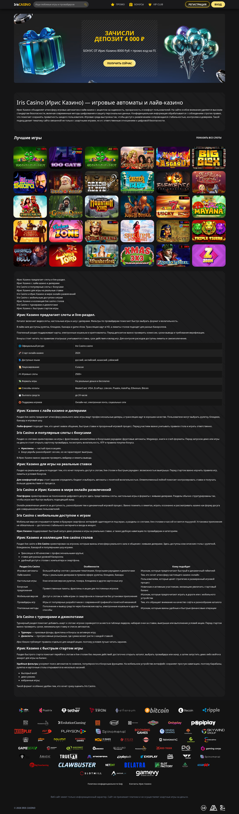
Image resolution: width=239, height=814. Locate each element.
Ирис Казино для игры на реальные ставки (40, 290)
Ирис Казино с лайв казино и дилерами (38, 283)
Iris (22, 4)
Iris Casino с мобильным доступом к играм (40, 297)
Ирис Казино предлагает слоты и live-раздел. (41, 279)
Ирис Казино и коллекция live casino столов (40, 301)
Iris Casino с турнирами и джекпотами (37, 304)
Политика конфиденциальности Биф (105, 784)
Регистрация (197, 4)
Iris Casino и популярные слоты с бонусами (40, 286)
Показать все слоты (209, 137)
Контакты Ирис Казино (140, 784)
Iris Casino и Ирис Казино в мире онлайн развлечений (46, 293)
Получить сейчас (119, 63)
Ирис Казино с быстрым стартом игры (37, 308)
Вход (218, 4)
